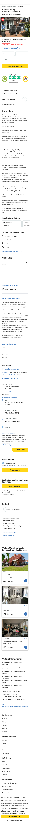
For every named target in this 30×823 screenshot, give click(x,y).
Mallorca (4, 725)
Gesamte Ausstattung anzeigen (10, 251)
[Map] (15, 271)
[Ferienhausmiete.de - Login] (20, 2)
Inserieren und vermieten (9, 783)
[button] (24, 2)
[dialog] (15, 809)
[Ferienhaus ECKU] (15, 562)
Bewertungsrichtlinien (8, 494)
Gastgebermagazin (7, 786)
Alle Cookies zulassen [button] (15, 816)
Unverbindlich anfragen (15, 66)
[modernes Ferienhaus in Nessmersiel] (15, 595)
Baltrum (8, 319)
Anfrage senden (20, 449)
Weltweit (5, 728)
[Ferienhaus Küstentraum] (15, 628)
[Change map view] (4, 263)
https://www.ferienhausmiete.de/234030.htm (15, 706)
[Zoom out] (26, 265)
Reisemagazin (6, 768)
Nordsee (4, 719)
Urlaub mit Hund (16, 691)
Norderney (21, 321)
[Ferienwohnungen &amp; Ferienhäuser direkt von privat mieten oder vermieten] (3, 2)
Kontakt (4, 774)
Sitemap (4, 732)
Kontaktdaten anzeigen (8, 104)
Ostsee (4, 722)
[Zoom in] (26, 262)
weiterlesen (5, 445)
